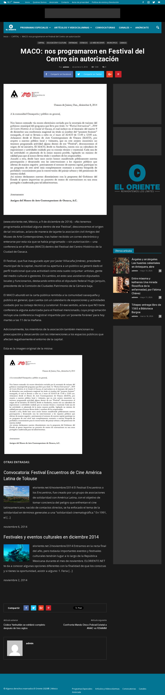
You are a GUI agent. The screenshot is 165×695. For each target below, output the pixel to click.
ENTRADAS (73, 43)
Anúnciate (53, 2)
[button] (157, 27)
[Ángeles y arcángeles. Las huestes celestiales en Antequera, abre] (121, 265)
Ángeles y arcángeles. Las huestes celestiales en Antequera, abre (146, 263)
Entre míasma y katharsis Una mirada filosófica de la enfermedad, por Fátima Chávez (146, 286)
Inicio (27, 2)
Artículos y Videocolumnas (71, 27)
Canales (124, 27)
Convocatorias (105, 27)
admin (66, 67)
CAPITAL (41, 43)
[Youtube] (159, 2)
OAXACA (123, 43)
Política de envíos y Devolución (105, 2)
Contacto (65, 2)
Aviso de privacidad (80, 2)
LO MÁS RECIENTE (97, 43)
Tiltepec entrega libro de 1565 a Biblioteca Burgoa (146, 308)
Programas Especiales (34, 27)
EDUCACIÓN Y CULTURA (56, 43)
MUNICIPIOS (112, 43)
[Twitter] (153, 2)
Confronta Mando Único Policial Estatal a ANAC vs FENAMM (85, 626)
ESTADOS (83, 43)
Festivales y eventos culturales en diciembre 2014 (51, 537)
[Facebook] (143, 2)
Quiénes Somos (39, 2)
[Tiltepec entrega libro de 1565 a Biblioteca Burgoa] (121, 311)
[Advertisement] (82, 13)
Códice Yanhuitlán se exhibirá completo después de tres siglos (24, 626)
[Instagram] (148, 2)
